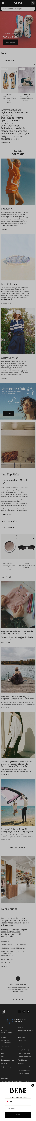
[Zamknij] (32, 1085)
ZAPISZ (18, 1115)
